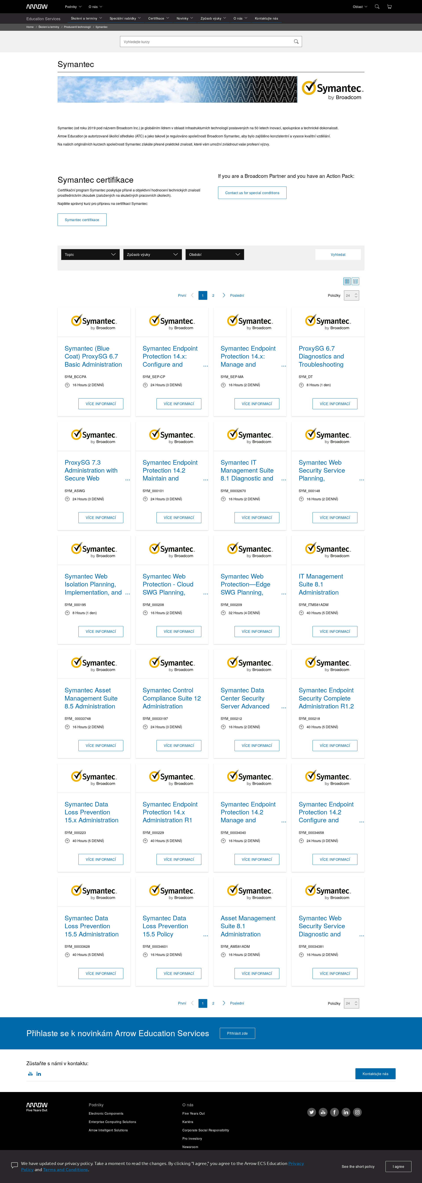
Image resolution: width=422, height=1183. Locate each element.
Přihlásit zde (237, 1033)
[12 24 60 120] (352, 295)
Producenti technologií (77, 27)
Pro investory (192, 1138)
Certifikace (156, 18)
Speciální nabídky (123, 18)
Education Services (43, 18)
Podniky (71, 6)
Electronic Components (106, 1113)
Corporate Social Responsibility (205, 1130)
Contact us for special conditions (252, 192)
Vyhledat (338, 254)
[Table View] (355, 281)
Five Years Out (193, 1113)
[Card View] (347, 281)
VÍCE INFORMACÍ (101, 403)
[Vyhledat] (296, 42)
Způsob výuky (211, 18)
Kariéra (187, 1121)
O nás (93, 6)
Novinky (183, 18)
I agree (398, 1166)
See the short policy (358, 1166)
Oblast (358, 6)
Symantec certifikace (82, 219)
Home (30, 27)
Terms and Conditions (65, 1169)
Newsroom (190, 1147)
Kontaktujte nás (266, 18)
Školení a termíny (84, 18)
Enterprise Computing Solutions (112, 1121)
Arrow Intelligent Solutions (108, 1130)
